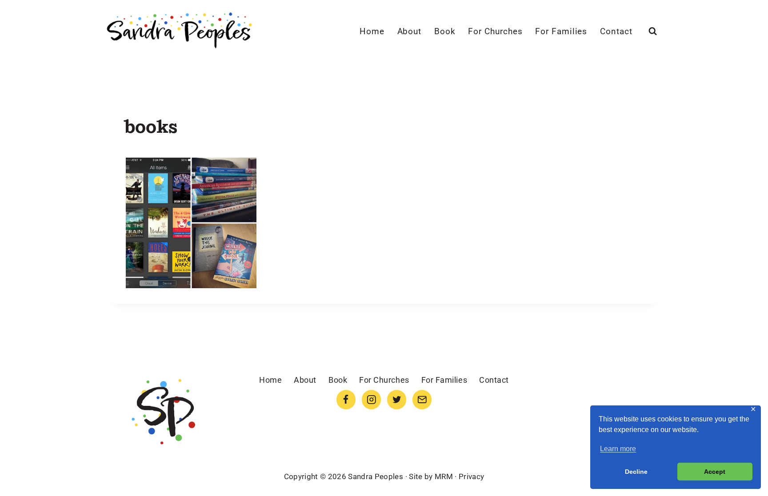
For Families (561, 31)
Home (372, 31)
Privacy (471, 476)
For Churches (495, 31)
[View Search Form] (652, 31)
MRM (444, 476)
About (409, 31)
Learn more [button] (618, 448)
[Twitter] (396, 399)
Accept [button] (714, 471)
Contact (616, 31)
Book (445, 31)
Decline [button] (636, 471)
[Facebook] (346, 399)
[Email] (422, 399)
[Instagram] (371, 399)
